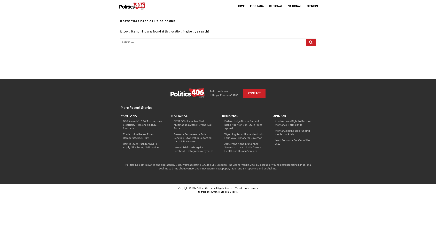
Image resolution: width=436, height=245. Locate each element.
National (294, 6)
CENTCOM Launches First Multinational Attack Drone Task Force (193, 125)
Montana (257, 6)
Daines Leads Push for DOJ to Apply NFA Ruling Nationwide (141, 146)
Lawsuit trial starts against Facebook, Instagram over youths (193, 149)
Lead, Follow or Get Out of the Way (292, 142)
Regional (275, 6)
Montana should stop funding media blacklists (292, 133)
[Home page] (187, 93)
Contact (254, 93)
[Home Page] (132, 6)
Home (241, 6)
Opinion (312, 6)
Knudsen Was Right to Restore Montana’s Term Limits (292, 123)
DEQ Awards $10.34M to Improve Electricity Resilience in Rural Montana (142, 125)
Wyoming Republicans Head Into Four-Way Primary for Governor (243, 136)
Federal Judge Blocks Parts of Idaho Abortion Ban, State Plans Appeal (243, 125)
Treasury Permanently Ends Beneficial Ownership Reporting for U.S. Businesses (193, 138)
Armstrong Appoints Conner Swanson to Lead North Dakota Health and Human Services (242, 147)
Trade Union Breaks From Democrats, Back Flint (138, 136)
